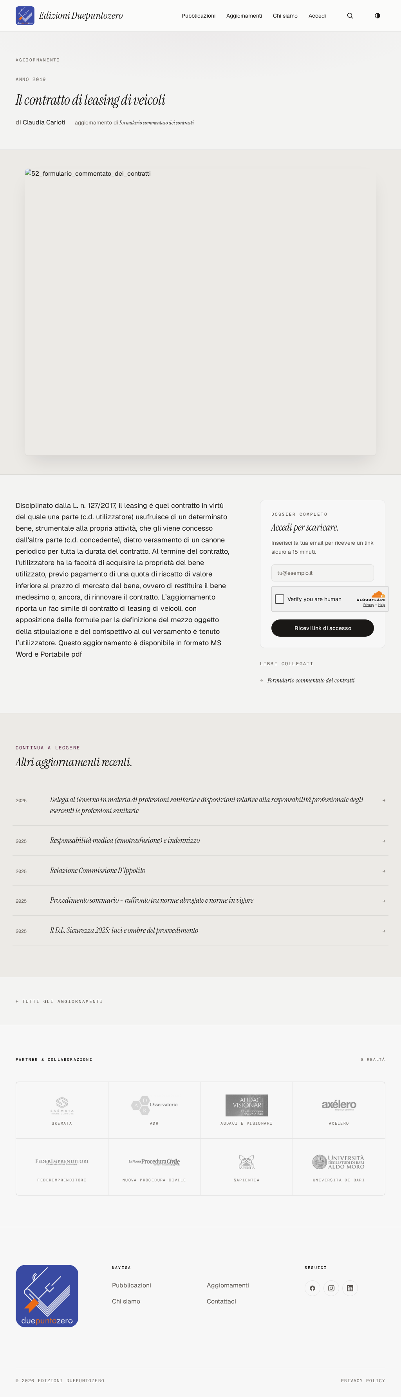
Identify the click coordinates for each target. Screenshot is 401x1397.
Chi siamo (285, 15)
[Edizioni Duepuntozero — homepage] (47, 1296)
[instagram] (331, 1288)
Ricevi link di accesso (322, 628)
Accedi (317, 15)
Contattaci (221, 1301)
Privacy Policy (363, 1380)
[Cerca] (350, 15)
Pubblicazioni (198, 15)
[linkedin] (350, 1288)
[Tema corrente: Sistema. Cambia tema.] (377, 15)
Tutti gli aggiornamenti (59, 1001)
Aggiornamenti (244, 15)
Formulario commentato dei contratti (156, 122)
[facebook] (312, 1288)
